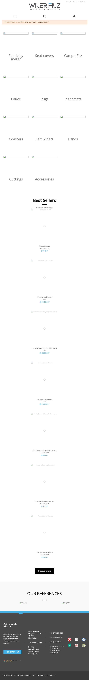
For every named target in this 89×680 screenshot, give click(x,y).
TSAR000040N (44, 453)
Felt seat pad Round (44, 399)
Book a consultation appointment (33, 649)
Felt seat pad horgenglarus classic (44, 348)
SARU (44, 401)
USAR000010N (44, 504)
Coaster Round (44, 246)
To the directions (35, 642)
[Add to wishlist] (84, 212)
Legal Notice (51, 675)
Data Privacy (41, 675)
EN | (74, 2)
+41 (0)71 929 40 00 (56, 633)
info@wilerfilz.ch (55, 642)
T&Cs (34, 675)
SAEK (44, 299)
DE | (68, 2)
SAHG (44, 350)
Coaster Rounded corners (44, 501)
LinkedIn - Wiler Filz (56, 637)
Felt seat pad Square (44, 297)
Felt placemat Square (45, 552)
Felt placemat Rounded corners (44, 450)
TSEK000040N (44, 555)
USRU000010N (44, 248)
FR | (71, 2)
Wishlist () (83, 2)
